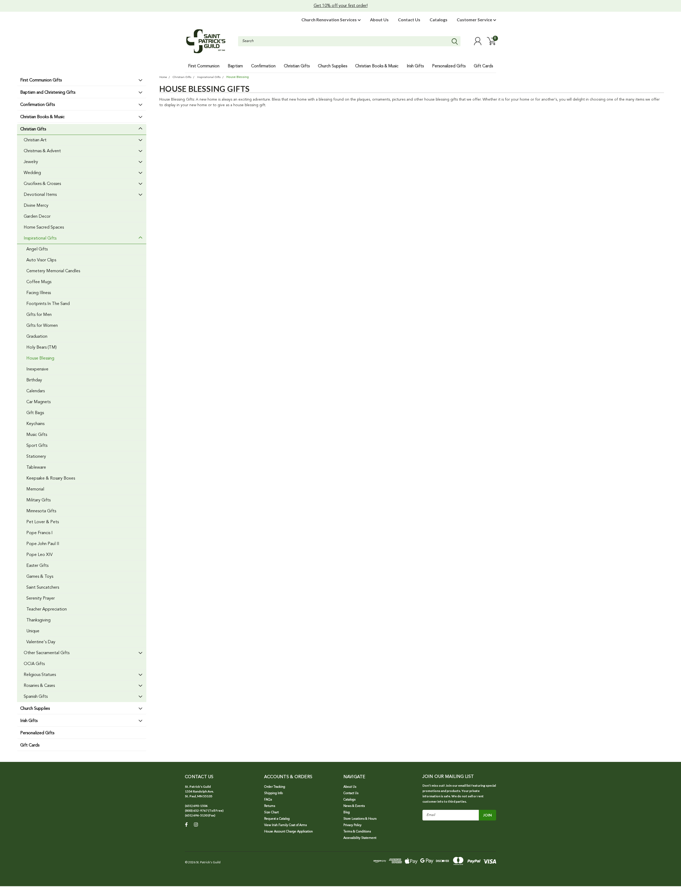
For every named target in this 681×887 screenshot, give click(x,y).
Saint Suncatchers (42, 587)
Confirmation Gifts (37, 105)
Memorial (35, 489)
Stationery (36, 457)
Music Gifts (36, 435)
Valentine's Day (40, 642)
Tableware (36, 467)
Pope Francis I (39, 533)
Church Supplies (35, 709)
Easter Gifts (37, 566)
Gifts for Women (42, 326)
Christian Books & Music (42, 117)
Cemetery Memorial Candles (53, 271)
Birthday (34, 380)
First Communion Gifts (41, 80)
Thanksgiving (38, 620)
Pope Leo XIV (39, 555)
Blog (346, 812)
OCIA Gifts (34, 664)
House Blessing (40, 358)
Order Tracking (274, 787)
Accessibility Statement (359, 838)
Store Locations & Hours (359, 818)
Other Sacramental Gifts (46, 653)
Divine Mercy (36, 206)
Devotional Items (40, 195)
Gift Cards (29, 745)
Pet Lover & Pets (42, 522)
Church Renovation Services (329, 19)
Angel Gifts (37, 249)
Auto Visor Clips (41, 260)
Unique (32, 631)
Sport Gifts (36, 446)
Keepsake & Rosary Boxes (50, 478)
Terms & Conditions (357, 831)
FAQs (268, 799)
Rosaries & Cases (39, 686)
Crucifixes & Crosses (42, 184)
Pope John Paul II (42, 544)
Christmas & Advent (42, 151)
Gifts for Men (39, 315)
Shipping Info (273, 793)
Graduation (36, 337)
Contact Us (409, 19)
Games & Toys (39, 577)
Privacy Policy (352, 825)
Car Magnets (38, 402)
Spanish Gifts (36, 697)
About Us (379, 19)
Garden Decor (37, 216)
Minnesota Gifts (41, 511)
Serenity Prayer (40, 598)
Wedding (32, 173)
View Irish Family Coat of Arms (285, 825)
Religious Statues (40, 675)
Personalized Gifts (37, 733)
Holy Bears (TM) (41, 347)
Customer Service (475, 19)
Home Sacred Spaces (44, 227)
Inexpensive (37, 369)
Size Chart (271, 812)
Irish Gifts (29, 721)
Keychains (35, 424)
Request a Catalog (277, 818)
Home (163, 77)
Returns (269, 806)
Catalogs (438, 19)
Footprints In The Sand (48, 304)
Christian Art (35, 140)
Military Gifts (38, 500)
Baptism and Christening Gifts (47, 92)
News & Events (354, 806)
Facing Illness (38, 293)
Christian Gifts (33, 129)
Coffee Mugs (38, 282)
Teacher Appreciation (46, 609)
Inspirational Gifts (40, 238)
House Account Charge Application (288, 831)
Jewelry (31, 162)
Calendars (35, 391)
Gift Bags (35, 413)
